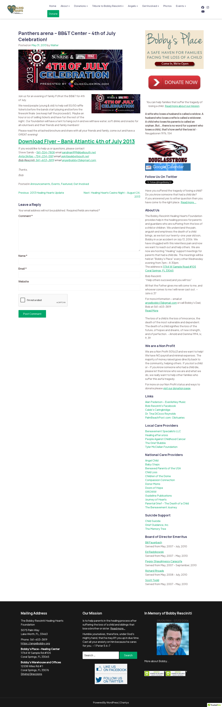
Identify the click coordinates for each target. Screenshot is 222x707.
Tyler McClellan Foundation (161, 446)
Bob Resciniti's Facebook (160, 405)
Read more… (117, 628)
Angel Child (151, 460)
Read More (151, 310)
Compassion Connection (160, 480)
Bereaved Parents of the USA (163, 468)
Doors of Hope (154, 487)
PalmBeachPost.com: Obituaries (165, 417)
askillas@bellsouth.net (75, 156)
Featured (66, 184)
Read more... (188, 202)
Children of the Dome (158, 476)
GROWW (151, 491)
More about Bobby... (156, 661)
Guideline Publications (158, 495)
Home (52, 5)
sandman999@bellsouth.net (79, 152)
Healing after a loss (156, 435)
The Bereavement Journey (161, 507)
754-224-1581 (44, 156)
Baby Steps (152, 464)
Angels (132, 5)
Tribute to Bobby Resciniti (107, 5)
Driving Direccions (31, 674)
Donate (53, 13)
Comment (25, 216)
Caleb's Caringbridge (157, 409)
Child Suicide (153, 521)
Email (22, 268)
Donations (80, 5)
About (64, 5)
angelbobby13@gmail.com (79, 160)
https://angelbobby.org (35, 643)
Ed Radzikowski (154, 552)
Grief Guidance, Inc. (157, 525)
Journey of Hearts (156, 499)
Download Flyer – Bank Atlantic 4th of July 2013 (76, 141)
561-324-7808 (45, 152)
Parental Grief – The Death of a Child (167, 503)
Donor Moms (152, 484)
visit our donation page (176, 388)
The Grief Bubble (155, 443)
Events (180, 5)
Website (23, 281)
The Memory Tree (155, 528)
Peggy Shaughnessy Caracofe (163, 561)
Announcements (40, 184)
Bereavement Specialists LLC (163, 431)
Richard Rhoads (154, 570)
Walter (55, 45)
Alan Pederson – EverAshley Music (165, 402)
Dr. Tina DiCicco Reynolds (160, 413)
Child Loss (151, 472)
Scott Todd (152, 580)
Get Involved (149, 5)
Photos (167, 5)
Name (22, 255)
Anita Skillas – (26, 156)
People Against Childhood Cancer (165, 439)
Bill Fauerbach (153, 542)
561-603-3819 (45, 160)
